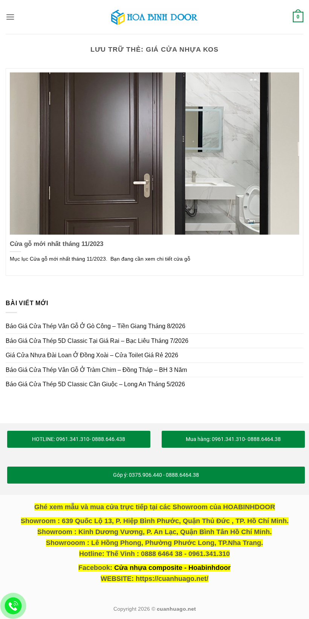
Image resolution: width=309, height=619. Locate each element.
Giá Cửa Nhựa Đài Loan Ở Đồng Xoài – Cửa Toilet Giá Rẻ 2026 (92, 355)
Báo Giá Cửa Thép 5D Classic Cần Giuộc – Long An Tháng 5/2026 (95, 384)
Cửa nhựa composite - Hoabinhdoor (172, 567)
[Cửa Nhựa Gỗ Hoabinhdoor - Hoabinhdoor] (154, 17)
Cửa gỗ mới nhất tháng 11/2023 (56, 243)
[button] (10, 17)
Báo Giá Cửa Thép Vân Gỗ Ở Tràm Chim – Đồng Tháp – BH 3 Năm (96, 370)
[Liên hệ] (13, 605)
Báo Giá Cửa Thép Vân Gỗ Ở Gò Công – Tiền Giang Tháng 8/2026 (95, 326)
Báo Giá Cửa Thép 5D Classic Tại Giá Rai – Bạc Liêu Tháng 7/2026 (97, 341)
